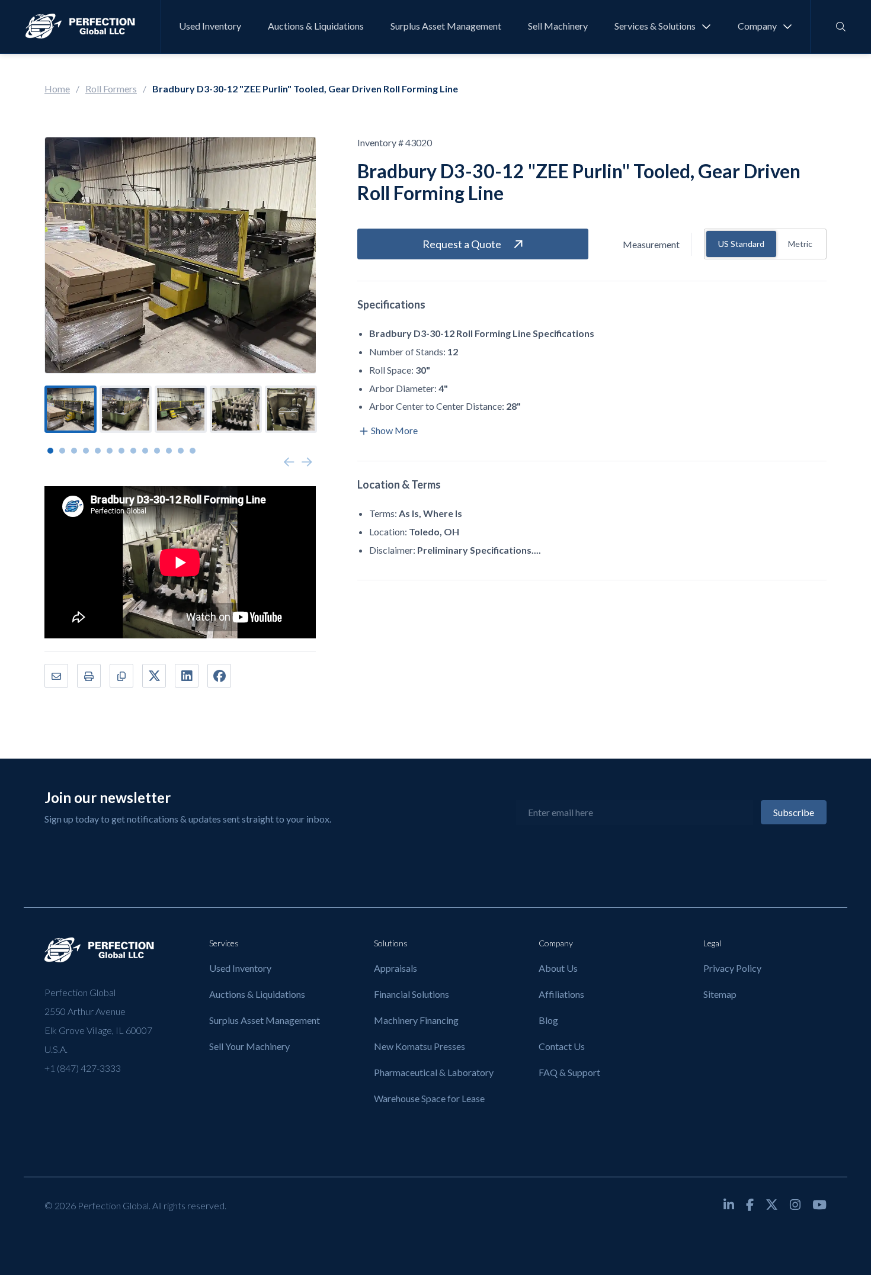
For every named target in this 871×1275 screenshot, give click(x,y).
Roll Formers (111, 88)
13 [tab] (193, 451)
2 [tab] (62, 451)
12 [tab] (181, 451)
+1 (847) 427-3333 (82, 1068)
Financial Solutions (411, 994)
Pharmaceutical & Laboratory (434, 1072)
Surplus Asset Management (445, 25)
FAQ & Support (569, 1072)
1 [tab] (50, 451)
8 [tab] (133, 451)
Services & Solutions (655, 25)
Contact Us (562, 1046)
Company (757, 25)
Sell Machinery (558, 25)
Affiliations (561, 994)
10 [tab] (157, 451)
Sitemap (719, 994)
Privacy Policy (732, 968)
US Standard (741, 244)
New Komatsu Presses (419, 1046)
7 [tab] (121, 451)
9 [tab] (145, 451)
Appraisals (395, 968)
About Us (558, 968)
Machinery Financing (416, 1020)
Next (307, 462)
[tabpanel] (70, 409)
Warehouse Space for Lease (429, 1098)
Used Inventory (210, 25)
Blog (548, 1020)
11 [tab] (169, 451)
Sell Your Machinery (249, 1046)
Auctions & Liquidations (316, 25)
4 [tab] (86, 451)
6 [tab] (110, 451)
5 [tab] (98, 451)
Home (57, 88)
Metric (800, 244)
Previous (289, 462)
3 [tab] (74, 451)
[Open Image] (180, 255)
